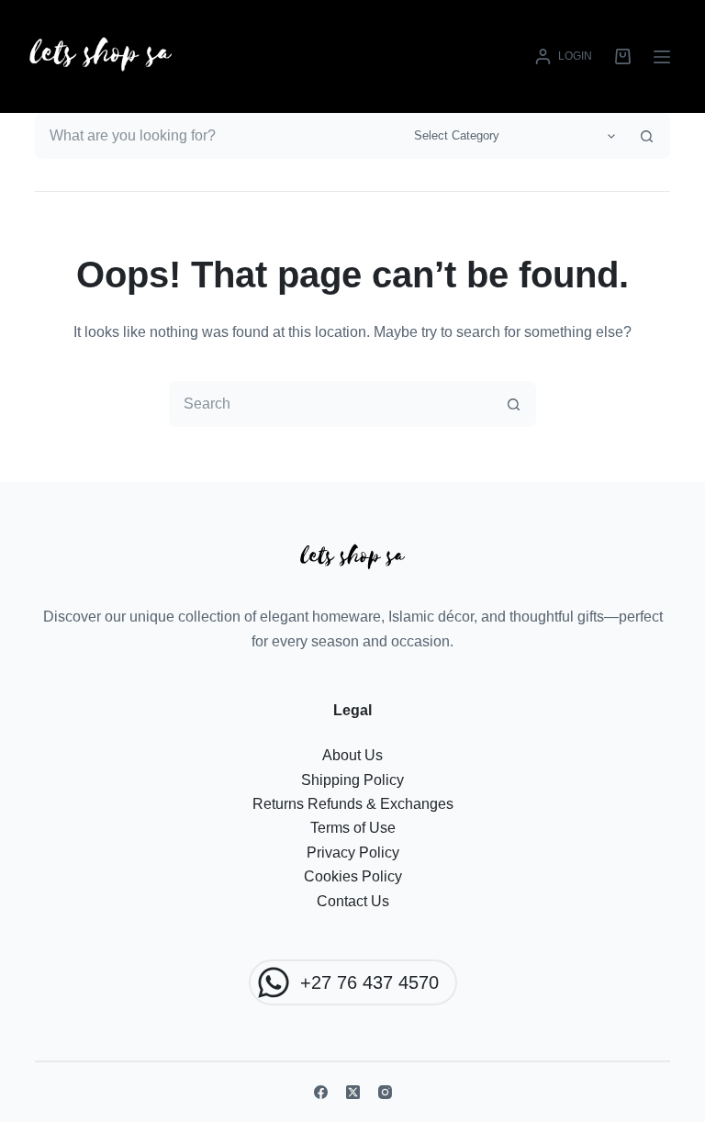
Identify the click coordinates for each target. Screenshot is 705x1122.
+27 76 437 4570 (369, 982)
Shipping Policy (352, 780)
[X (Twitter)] (353, 1092)
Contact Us (353, 901)
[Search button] (647, 136)
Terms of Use (353, 828)
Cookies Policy (353, 876)
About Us (352, 755)
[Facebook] (321, 1092)
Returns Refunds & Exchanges (352, 804)
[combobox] (219, 136)
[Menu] (662, 57)
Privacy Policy (353, 852)
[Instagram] (385, 1092)
